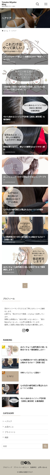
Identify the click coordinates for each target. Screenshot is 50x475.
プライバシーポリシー (21, 467)
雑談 (6, 437)
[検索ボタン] (37, 4)
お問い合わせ (42, 467)
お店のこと (9, 426)
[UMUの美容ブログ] (9, 4)
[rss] (28, 462)
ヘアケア (8, 421)
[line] (26, 330)
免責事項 (33, 467)
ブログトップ (7, 467)
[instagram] (23, 330)
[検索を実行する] (45, 446)
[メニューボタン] (46, 4)
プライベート (10, 432)
